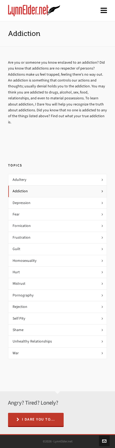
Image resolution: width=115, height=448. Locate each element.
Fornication (22, 225)
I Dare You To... (38, 419)
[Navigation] (104, 10)
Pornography (23, 295)
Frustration (21, 237)
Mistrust (19, 283)
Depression (21, 202)
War (16, 353)
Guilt (16, 248)
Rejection (20, 306)
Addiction (20, 191)
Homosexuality (25, 260)
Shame (18, 329)
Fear (16, 214)
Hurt (16, 272)
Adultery (19, 179)
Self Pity (19, 318)
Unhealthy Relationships (32, 341)
